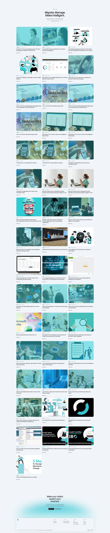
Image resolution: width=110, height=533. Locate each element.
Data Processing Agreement (48, 530)
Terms (34, 530)
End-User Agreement (41, 530)
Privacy (37, 530)
